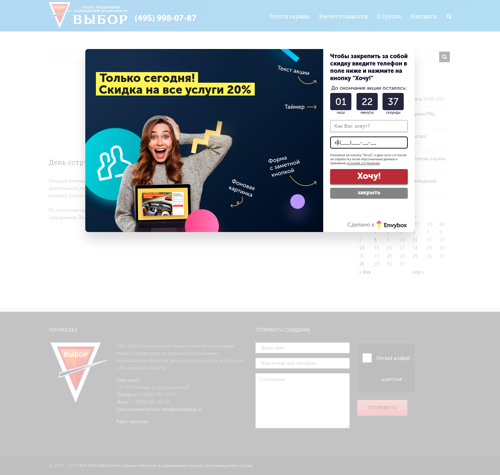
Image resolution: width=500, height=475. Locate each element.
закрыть (369, 192)
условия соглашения (363, 163)
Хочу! (369, 176)
